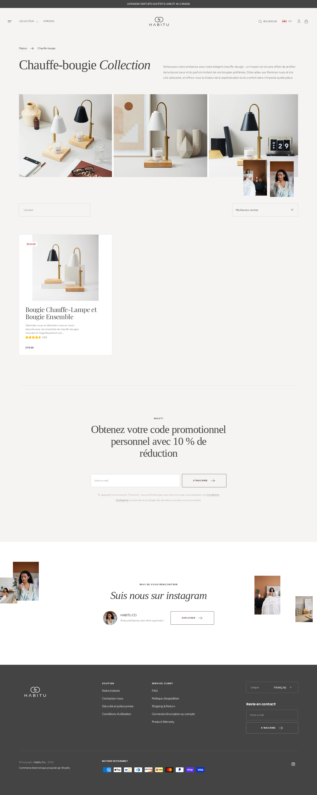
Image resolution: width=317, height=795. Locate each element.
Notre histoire (111, 691)
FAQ (155, 691)
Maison (23, 48)
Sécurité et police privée (117, 706)
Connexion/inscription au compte (173, 714)
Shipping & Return (163, 706)
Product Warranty (163, 722)
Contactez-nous (112, 698)
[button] (268, 21)
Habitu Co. (40, 762)
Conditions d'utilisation (116, 714)
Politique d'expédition (165, 698)
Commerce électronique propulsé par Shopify (44, 767)
